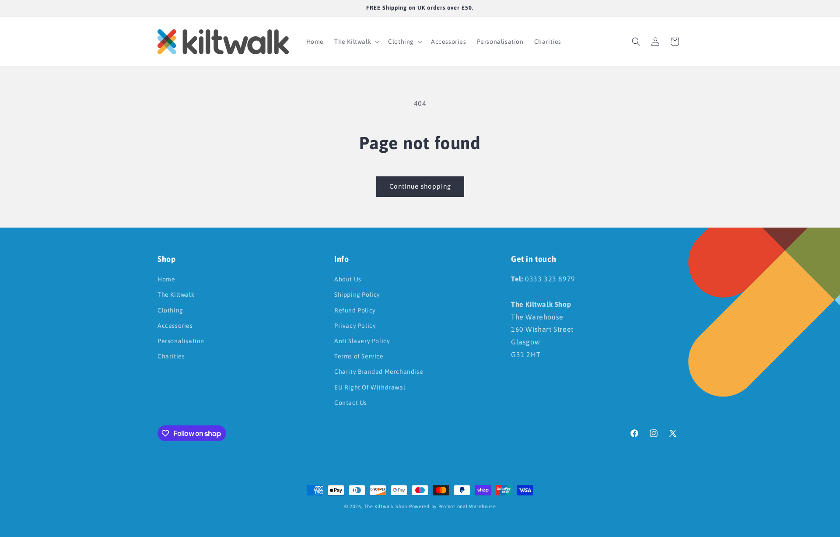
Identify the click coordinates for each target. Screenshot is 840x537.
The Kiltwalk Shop (385, 506)
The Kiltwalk (176, 294)
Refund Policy (355, 310)
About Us (347, 279)
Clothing (170, 310)
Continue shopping (420, 186)
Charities (171, 356)
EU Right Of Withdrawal (369, 387)
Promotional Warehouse (467, 506)
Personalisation (181, 340)
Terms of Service (359, 356)
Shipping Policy (357, 294)
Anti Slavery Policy (362, 340)
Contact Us (350, 402)
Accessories (175, 325)
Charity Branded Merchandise (378, 371)
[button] (356, 41)
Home (166, 279)
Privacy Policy (355, 325)
